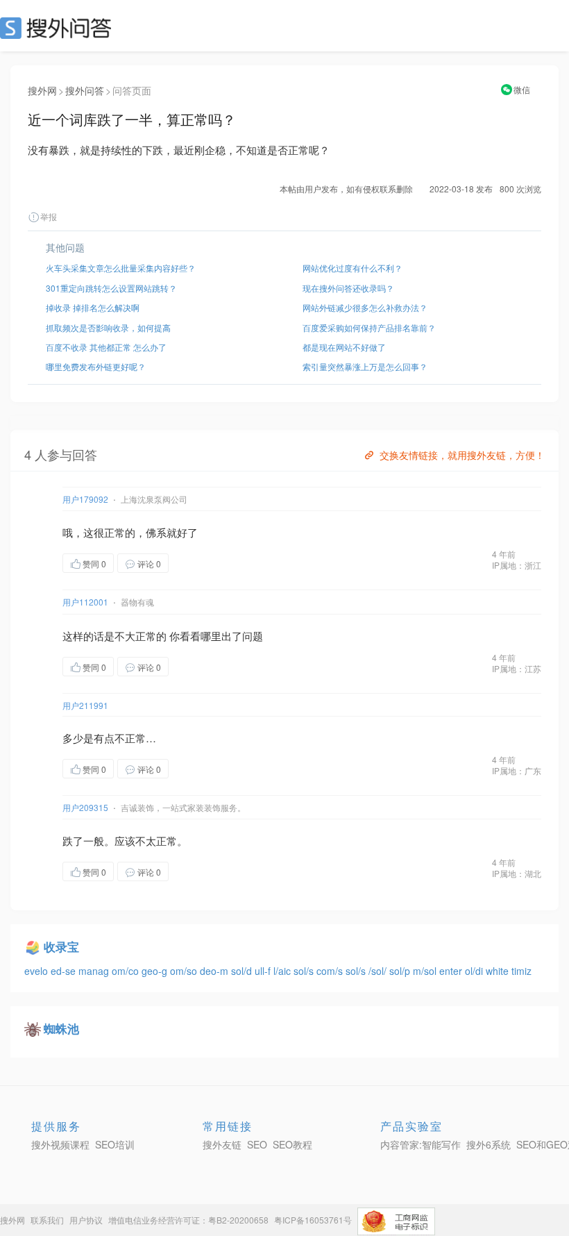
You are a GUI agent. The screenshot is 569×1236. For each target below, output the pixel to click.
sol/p (401, 971)
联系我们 (47, 1220)
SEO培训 (115, 1144)
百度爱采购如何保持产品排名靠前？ (369, 327)
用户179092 (85, 499)
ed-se (64, 971)
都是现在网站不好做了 (344, 347)
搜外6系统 (488, 1144)
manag (95, 971)
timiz (521, 971)
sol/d (243, 971)
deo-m (215, 971)
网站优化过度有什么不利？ (352, 268)
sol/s (305, 971)
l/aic (283, 971)
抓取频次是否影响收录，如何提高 (108, 327)
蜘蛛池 (61, 1028)
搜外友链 (222, 1144)
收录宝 (61, 946)
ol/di (475, 971)
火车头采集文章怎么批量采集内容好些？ (121, 268)
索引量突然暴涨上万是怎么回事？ (365, 366)
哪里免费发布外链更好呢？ (96, 366)
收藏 (196, 563)
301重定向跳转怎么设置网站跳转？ (111, 288)
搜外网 (42, 90)
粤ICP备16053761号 (313, 1220)
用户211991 (85, 705)
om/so (185, 971)
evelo (37, 971)
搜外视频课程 (60, 1144)
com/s (331, 971)
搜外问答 (84, 90)
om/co (127, 971)
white (498, 971)
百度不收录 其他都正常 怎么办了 (106, 347)
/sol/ (378, 971)
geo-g (156, 971)
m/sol (426, 971)
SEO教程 (292, 1144)
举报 (48, 216)
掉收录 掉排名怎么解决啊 (92, 307)
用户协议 (86, 1220)
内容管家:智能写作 (420, 1144)
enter (452, 971)
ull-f (264, 971)
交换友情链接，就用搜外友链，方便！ (462, 455)
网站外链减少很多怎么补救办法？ (365, 307)
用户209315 (85, 807)
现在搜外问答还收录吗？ (348, 288)
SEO (59, 27)
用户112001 (85, 602)
